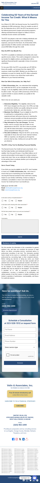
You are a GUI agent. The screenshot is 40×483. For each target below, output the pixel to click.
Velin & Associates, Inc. (9, 3)
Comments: (4, 218)
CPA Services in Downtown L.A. (8, 460)
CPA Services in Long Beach (20, 449)
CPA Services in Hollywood (7, 468)
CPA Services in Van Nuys (33, 453)
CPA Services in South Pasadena (21, 472)
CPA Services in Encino (6, 462)
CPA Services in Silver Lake (20, 469)
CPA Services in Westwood (33, 463)
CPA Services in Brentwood (7, 453)
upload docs (36, 7)
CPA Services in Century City (7, 457)
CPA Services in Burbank (7, 455)
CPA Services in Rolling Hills (20, 463)
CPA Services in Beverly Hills (7, 452)
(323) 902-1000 (35, 3)
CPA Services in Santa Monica (21, 468)
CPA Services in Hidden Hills (7, 466)
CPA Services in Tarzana (32, 450)
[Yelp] (37, 480)
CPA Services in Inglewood (7, 471)
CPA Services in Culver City (7, 459)
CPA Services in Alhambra (7, 450)
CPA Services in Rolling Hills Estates (22, 465)
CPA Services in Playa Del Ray (21, 459)
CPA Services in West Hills (33, 455)
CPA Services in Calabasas (7, 456)
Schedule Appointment (10, 310)
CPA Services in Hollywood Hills (8, 469)
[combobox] (20, 347)
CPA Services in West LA (32, 457)
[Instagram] (27, 480)
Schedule (20, 363)
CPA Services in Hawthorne (7, 465)
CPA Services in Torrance (32, 452)
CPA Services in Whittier (32, 465)
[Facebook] (24, 480)
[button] (1, 8)
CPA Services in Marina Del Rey (21, 452)
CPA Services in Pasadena (20, 457)
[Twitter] (30, 480)
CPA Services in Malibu (19, 450)
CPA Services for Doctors (32, 469)
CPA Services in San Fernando (21, 466)
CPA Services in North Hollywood (21, 455)
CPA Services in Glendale (7, 463)
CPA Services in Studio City (33, 449)
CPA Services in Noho (19, 453)
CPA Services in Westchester (33, 462)
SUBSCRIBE (20, 406)
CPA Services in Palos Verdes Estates (22, 460)
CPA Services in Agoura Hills (7, 449)
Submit (20, 237)
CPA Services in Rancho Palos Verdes (22, 462)
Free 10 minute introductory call (20, 394)
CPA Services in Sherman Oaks (21, 471)
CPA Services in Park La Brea (20, 456)
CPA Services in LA (5, 472)
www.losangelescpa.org (12, 190)
